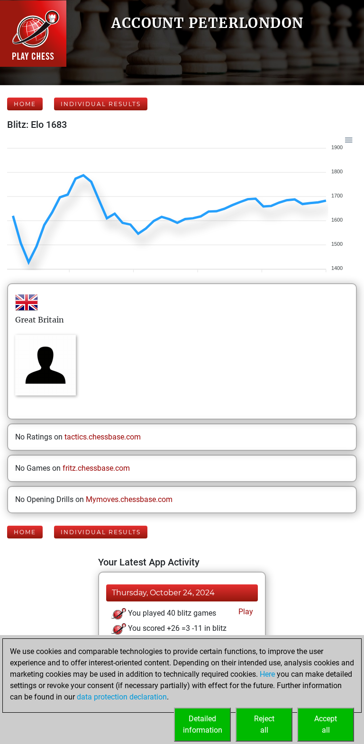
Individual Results (101, 104)
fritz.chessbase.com (96, 468)
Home (25, 104)
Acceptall (325, 724)
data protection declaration (122, 696)
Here (267, 674)
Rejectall (264, 724)
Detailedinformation (202, 724)
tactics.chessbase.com (102, 436)
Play (245, 611)
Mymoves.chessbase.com (129, 499)
